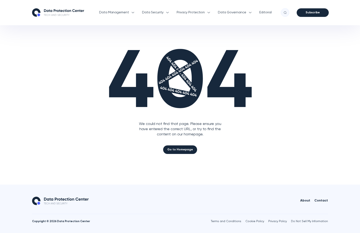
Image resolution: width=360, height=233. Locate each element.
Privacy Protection (191, 12)
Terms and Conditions (226, 221)
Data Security (153, 12)
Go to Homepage (180, 149)
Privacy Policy (277, 221)
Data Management (114, 12)
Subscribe (313, 12)
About (305, 200)
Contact (321, 200)
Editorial (265, 12)
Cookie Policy (254, 221)
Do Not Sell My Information (309, 221)
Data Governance (232, 12)
